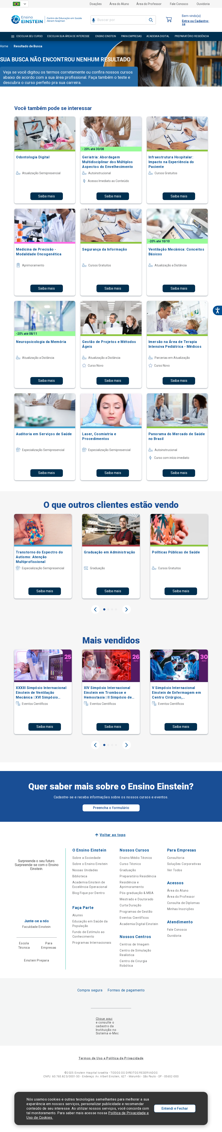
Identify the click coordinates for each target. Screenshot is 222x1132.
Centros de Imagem (134, 944)
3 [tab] (112, 609)
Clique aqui (104, 1018)
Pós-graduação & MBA (136, 893)
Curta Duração (130, 905)
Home (4, 46)
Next (126, 609)
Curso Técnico (130, 864)
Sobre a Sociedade (86, 858)
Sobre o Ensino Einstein (90, 864)
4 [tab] (116, 609)
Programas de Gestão (136, 911)
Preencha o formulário (111, 808)
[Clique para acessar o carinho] (169, 20)
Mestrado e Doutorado (136, 899)
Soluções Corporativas (184, 864)
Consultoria (175, 858)
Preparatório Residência (138, 876)
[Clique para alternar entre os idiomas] (20, 4)
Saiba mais (46, 196)
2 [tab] (108, 609)
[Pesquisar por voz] (93, 20)
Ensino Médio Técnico (136, 858)
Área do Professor (149, 3)
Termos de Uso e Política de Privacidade (111, 1058)
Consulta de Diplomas (183, 903)
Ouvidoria (203, 3)
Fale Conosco (179, 3)
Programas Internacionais (91, 942)
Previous (95, 609)
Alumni (77, 915)
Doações (96, 3)
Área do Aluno (119, 3)
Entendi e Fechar (175, 1108)
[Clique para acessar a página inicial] (46, 25)
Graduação (128, 870)
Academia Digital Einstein (139, 924)
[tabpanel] (43, 556)
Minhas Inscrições (180, 909)
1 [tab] (104, 609)
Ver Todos (174, 870)
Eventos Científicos (134, 917)
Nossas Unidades (85, 870)
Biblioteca (79, 876)
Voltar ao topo (113, 835)
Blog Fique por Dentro (88, 893)
